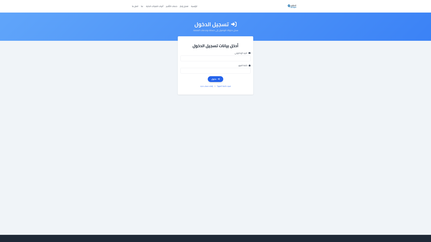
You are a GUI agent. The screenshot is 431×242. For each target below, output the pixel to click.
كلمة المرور (243, 65)
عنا (142, 6)
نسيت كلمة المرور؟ (224, 86)
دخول (214, 79)
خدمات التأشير (171, 6)
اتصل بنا (135, 6)
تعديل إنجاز (184, 6)
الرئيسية (194, 6)
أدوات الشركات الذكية (154, 6)
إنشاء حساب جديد (206, 86)
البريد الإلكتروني (241, 53)
